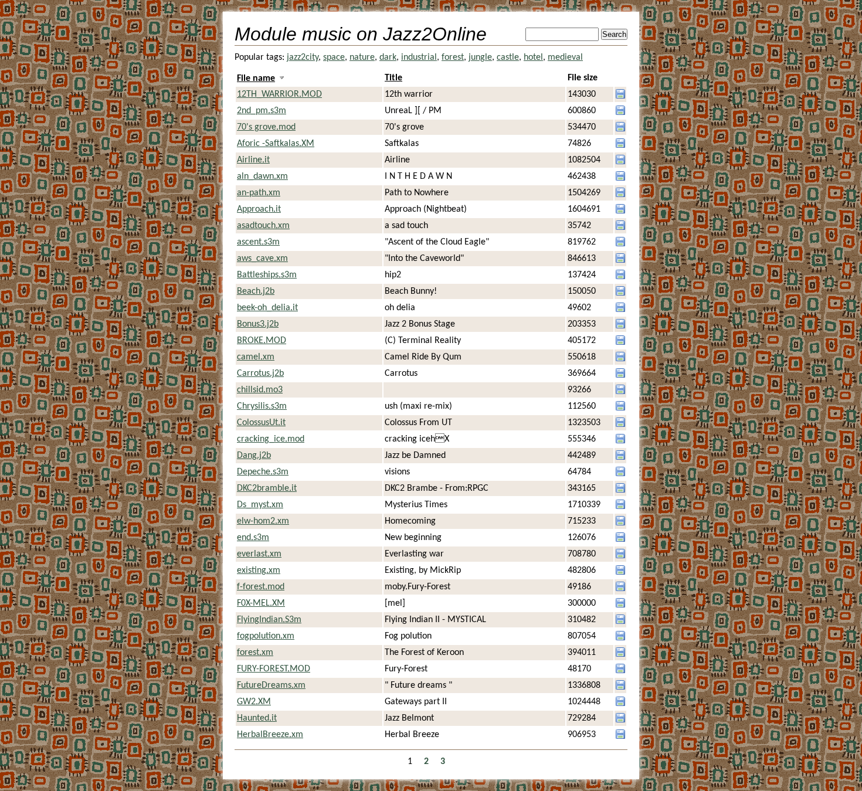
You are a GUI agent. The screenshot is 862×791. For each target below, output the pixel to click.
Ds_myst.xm (260, 505)
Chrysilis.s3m (262, 406)
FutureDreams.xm (271, 685)
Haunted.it (257, 718)
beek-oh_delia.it (267, 308)
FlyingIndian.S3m (269, 619)
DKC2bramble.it (267, 488)
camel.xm (255, 357)
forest (453, 57)
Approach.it (259, 209)
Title (393, 78)
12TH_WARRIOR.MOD (279, 94)
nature (362, 57)
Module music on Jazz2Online (361, 34)
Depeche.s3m (263, 472)
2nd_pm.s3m (261, 111)
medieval (565, 57)
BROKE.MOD (261, 340)
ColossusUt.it (261, 422)
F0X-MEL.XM (261, 603)
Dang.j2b (254, 455)
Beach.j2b (255, 291)
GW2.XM (254, 702)
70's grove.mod (266, 127)
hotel (533, 57)
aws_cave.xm (262, 258)
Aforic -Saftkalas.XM (275, 143)
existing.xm (258, 570)
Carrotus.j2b (260, 373)
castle (508, 57)
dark (387, 57)
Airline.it (253, 160)
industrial (419, 57)
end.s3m (253, 537)
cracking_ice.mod (270, 439)
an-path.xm (258, 193)
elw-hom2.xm (263, 521)
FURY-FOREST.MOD (273, 669)
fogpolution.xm (265, 636)
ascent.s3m (258, 242)
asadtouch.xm (263, 225)
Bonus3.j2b (258, 324)
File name (256, 78)
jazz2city (302, 57)
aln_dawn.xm (262, 176)
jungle (480, 57)
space (334, 57)
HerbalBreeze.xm (270, 734)
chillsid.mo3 (260, 390)
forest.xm (255, 652)
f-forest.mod (260, 587)
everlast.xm (259, 554)
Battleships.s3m (267, 275)
